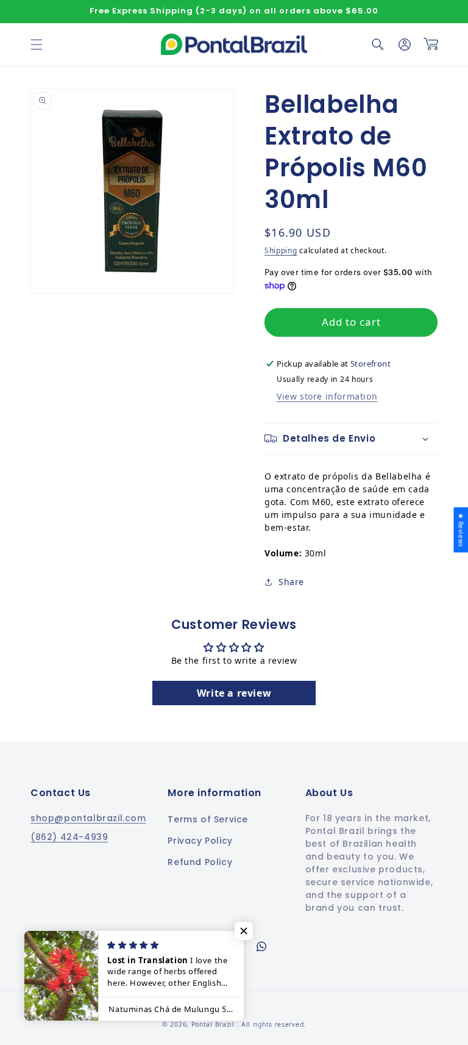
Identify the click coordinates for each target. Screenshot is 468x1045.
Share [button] (291, 581)
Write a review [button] (234, 693)
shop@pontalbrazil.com (88, 818)
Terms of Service (208, 819)
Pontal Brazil (214, 1024)
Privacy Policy (200, 841)
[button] (36, 44)
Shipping (280, 250)
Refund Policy (200, 862)
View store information (327, 396)
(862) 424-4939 (69, 837)
